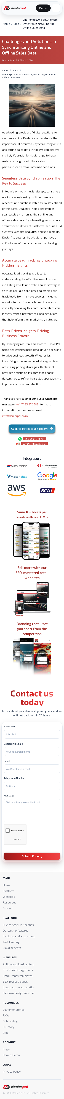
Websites (9, 896)
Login (6, 1049)
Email (7, 760)
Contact (8, 908)
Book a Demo (11, 1055)
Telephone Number (14, 778)
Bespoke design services (18, 993)
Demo (43, 8)
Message (9, 795)
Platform (8, 891)
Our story (8, 1026)
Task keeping (11, 942)
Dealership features (15, 930)
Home (6, 23)
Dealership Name (13, 743)
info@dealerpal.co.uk (15, 415)
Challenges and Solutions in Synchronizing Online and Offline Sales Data (29, 75)
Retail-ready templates (18, 975)
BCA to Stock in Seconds (18, 924)
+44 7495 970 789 (26, 404)
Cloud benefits (12, 947)
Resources (9, 902)
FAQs (6, 1015)
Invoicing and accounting (18, 936)
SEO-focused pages (15, 981)
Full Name (9, 726)
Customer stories (14, 1009)
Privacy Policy (12, 1071)
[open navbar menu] (56, 8)
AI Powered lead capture (18, 964)
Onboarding (10, 1021)
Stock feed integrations (18, 970)
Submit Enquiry (32, 856)
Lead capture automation (19, 987)
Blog (16, 23)
